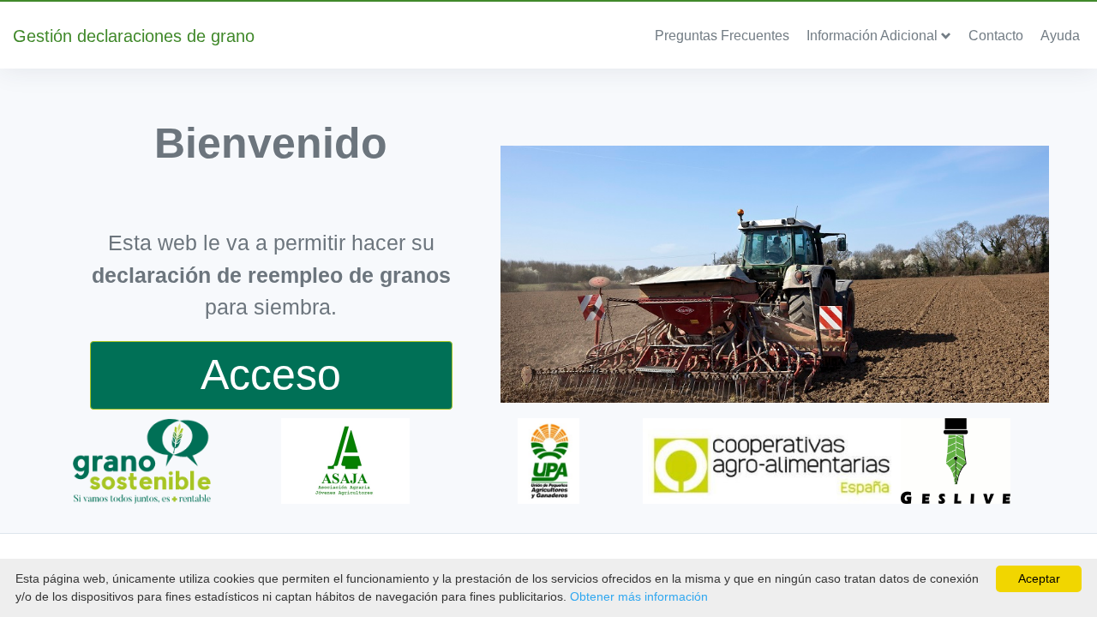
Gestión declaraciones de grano (134, 36)
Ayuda (1060, 35)
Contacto (995, 35)
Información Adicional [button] (873, 35)
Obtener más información (639, 596)
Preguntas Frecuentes (722, 35)
